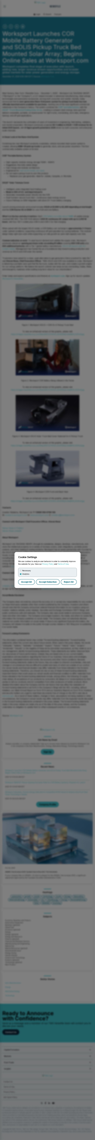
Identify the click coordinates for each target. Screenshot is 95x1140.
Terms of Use (63, 564)
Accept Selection (48, 582)
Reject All (69, 582)
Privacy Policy (48, 564)
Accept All (26, 582)
